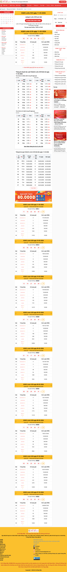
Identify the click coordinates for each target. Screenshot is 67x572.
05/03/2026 (29, 166)
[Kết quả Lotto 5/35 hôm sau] (51, 32)
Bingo (3, 53)
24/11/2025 (41, 166)
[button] (1, 12)
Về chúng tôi (36, 542)
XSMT (1, 541)
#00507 (37, 352)
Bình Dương (4, 38)
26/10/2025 (48, 185)
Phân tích (29, 5)
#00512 (37, 35)
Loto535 (3, 51)
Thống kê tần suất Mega (60, 79)
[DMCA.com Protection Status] (37, 558)
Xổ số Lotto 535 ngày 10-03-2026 (36, 242)
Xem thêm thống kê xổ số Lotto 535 (33, 146)
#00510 (37, 244)
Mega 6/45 (2, 544)
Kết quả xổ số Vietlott (11, 9)
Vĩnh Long (4, 40)
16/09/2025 (48, 174)
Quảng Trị (57, 40)
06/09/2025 (41, 161)
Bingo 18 (2, 550)
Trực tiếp (42, 5)
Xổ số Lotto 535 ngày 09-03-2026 (36, 314)
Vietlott (23, 5)
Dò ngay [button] (60, 25)
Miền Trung (12, 5)
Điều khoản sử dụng (38, 539)
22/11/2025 (41, 182)
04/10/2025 (41, 185)
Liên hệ (35, 544)
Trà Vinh (3, 37)
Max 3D (2, 552)
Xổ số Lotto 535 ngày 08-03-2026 (36, 386)
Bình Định (57, 44)
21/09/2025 (48, 161)
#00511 (37, 208)
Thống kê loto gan (4, 556)
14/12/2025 (48, 171)
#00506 (37, 388)
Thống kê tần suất (59, 66)
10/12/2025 (48, 166)
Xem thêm (33, 188)
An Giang (57, 36)
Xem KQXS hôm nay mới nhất (33, 67)
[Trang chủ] (5, 2)
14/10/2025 (48, 177)
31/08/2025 (41, 174)
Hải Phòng (4, 31)
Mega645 (3, 48)
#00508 (37, 316)
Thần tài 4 (4, 34)
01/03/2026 (29, 161)
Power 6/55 (3, 546)
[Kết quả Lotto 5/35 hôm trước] (16, 32)
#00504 (37, 460)
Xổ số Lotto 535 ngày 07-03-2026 (36, 458)
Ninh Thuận (4, 43)
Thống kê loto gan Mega (60, 75)
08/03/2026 (29, 182)
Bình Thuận (57, 34)
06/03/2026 (29, 169)
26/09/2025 (41, 177)
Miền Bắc (5, 5)
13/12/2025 (41, 179)
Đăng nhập (63, 1)
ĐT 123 (3, 32)
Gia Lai (3, 45)
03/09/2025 (41, 169)
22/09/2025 (48, 169)
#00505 (37, 424)
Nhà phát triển (58, 5)
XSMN (1, 542)
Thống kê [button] (36, 5)
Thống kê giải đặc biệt (60, 68)
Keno (3, 52)
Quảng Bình (57, 42)
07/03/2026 (29, 174)
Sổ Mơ (52, 5)
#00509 (37, 280)
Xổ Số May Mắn (38, 570)
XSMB (56, 32)
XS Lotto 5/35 (20, 9)
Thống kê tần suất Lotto (60, 83)
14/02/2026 (41, 163)
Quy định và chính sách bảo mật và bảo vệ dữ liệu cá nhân (47, 541)
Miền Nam (18, 5)
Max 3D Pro (3, 549)
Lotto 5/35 (26, 33)
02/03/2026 (29, 163)
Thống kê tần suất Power (60, 81)
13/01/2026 (48, 179)
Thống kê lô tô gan (59, 62)
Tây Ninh (57, 38)
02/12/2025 (41, 171)
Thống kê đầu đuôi (59, 64)
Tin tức (48, 5)
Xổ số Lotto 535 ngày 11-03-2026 (36, 33)
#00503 (37, 496)
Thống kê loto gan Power (60, 77)
